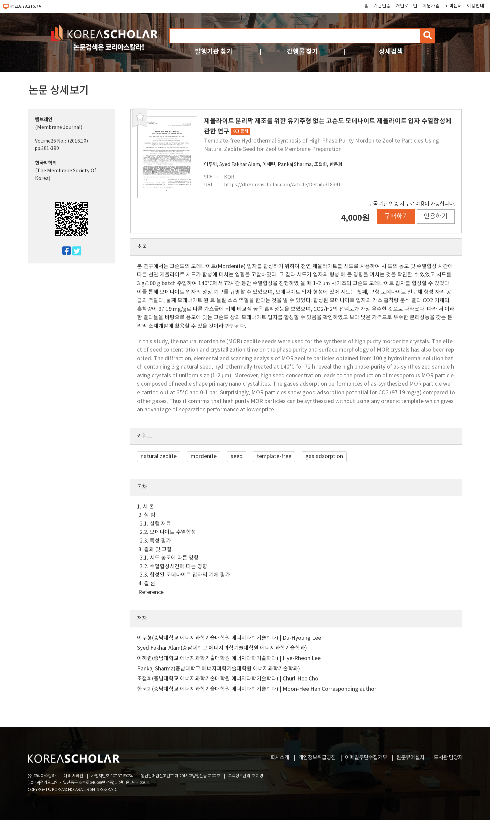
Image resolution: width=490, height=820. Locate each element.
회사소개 (279, 758)
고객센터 (453, 6)
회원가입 (431, 6)
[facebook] (63, 251)
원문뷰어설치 (410, 758)
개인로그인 (406, 6)
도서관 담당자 (448, 758)
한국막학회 (46, 163)
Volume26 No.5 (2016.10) (61, 141)
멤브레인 (43, 120)
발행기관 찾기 (213, 51)
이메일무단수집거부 (366, 758)
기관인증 (382, 6)
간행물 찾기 (302, 51)
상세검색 (391, 51)
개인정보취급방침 (317, 758)
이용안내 (475, 6)
